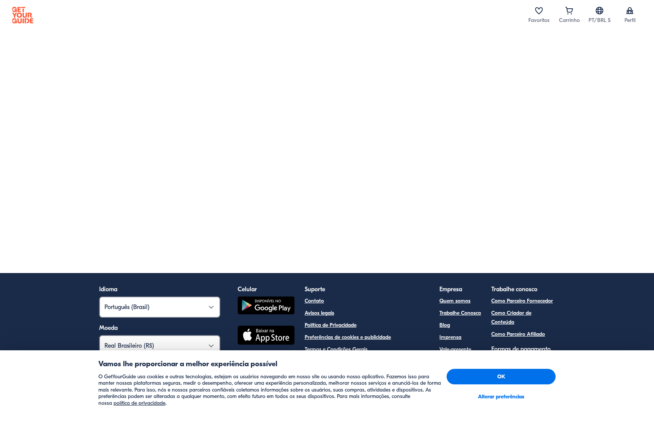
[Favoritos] (539, 11)
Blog (444, 325)
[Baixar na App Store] (266, 336)
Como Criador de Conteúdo (511, 317)
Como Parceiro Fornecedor (522, 301)
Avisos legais (319, 313)
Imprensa (450, 337)
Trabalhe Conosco (460, 313)
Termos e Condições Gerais (336, 349)
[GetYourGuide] (22, 15)
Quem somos (454, 301)
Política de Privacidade (331, 325)
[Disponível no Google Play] (266, 307)
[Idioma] (599, 11)
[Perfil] (630, 11)
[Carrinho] (569, 11)
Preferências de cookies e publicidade (348, 337)
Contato (314, 301)
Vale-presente (455, 349)
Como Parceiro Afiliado (518, 334)
